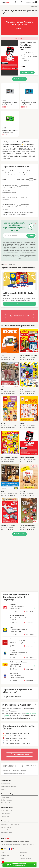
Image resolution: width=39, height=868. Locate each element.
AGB (2, 858)
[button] (19, 56)
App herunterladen (6, 830)
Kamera (23, 770)
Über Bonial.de (5, 784)
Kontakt (22, 855)
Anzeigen (33, 6)
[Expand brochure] (9, 57)
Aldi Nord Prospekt (6, 811)
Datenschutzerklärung (28, 252)
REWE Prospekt (5, 803)
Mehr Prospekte (19, 79)
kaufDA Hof (6, 770)
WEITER (19, 29)
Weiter (31, 236)
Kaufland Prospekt (6, 800)
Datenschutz (5, 855)
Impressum (23, 852)
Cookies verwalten (25, 858)
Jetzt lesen (19, 304)
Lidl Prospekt (5, 816)
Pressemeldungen (6, 833)
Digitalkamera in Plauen (12, 697)
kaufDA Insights (6, 827)
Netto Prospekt (5, 813)
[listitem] (10, 96)
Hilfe (2, 852)
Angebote (15, 770)
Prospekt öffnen (27, 72)
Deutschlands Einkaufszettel (10, 824)
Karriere (3, 789)
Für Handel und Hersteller (9, 786)
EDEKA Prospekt (6, 797)
